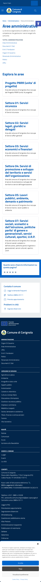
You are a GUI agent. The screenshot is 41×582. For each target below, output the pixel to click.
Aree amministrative (10, 43)
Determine (5, 535)
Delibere (4, 531)
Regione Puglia (7, 3)
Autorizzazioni (6, 388)
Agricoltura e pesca (8, 375)
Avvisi (3, 440)
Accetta (20, 563)
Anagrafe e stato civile (9, 381)
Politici (5, 59)
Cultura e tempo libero (9, 395)
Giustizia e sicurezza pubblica (11, 401)
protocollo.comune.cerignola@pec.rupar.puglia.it (21, 497)
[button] (38, 23)
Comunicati (5, 436)
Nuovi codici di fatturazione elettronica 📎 (15, 482)
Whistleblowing (6, 515)
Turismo (4, 418)
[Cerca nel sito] (35, 10)
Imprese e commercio (8, 405)
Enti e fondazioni (9, 49)
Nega (20, 569)
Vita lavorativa (6, 421)
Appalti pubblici (6, 385)
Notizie (3, 433)
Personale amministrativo (12, 56)
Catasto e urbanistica (8, 391)
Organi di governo (7, 343)
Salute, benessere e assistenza (12, 411)
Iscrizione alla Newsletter (10, 443)
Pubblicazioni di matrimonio (10, 528)
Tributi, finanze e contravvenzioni (12, 415)
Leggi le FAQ (5, 505)
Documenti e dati (9, 46)
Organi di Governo (9, 53)
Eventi (3, 458)
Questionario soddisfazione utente (13, 518)
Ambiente (4, 378)
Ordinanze (4, 538)
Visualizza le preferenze (20, 574)
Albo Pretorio (5, 521)
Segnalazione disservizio (9, 511)
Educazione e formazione (10, 398)
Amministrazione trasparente (11, 525)
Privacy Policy (24, 579)
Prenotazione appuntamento (11, 508)
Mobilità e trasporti (7, 408)
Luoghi (3, 455)
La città (4, 461)
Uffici (4, 63)
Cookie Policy (15, 579)
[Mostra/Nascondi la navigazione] (2, 10)
